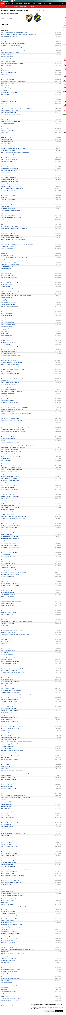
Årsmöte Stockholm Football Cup (7, 68)
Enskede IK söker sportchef (6, 723)
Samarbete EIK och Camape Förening (8, 960)
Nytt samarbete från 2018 (6, 824)
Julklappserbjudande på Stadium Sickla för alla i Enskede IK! (12, 726)
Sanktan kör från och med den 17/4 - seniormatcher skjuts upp (12, 532)
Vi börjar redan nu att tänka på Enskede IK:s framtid (10, 121)
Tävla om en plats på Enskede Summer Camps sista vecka (12, 346)
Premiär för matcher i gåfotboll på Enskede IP (10, 755)
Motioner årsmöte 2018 (5, 820)
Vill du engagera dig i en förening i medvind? (9, 971)
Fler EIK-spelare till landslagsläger (8, 786)
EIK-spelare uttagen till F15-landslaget (8, 862)
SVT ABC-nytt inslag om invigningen (8, 996)
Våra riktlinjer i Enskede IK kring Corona (8, 494)
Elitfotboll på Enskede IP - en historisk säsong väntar (11, 45)
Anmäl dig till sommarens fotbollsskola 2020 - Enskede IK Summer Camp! (15, 634)
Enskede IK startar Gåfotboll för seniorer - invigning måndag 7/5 (13, 795)
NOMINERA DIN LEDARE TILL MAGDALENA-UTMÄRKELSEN (12, 409)
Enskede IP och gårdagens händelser (8, 222)
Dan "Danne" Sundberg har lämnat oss (8, 590)
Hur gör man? (3, 793)
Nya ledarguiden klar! (5, 828)
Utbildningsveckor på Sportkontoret (8, 304)
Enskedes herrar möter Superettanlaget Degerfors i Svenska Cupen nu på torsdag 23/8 (17, 773)
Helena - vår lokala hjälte (6, 599)
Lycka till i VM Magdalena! (6, 639)
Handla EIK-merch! (4, 119)
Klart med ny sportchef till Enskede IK (8, 679)
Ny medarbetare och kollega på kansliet (8, 360)
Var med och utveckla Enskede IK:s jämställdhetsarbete (11, 362)
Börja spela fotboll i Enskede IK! (7, 826)
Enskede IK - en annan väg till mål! (7, 873)
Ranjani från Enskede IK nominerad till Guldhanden (10, 570)
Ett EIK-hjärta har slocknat (6, 54)
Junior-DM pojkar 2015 (5, 987)
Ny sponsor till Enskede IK (6, 38)
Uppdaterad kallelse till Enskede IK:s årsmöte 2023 (10, 266)
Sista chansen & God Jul (5, 117)
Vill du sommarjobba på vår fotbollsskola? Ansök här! (11, 690)
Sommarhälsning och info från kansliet (8, 425)
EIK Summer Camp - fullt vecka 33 (7, 523)
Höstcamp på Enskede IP (6, 416)
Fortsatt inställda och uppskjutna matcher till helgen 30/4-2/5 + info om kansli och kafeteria (18, 445)
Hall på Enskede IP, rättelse (6, 96)
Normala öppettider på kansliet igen (8, 393)
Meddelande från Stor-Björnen (7, 161)
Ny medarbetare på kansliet (6, 766)
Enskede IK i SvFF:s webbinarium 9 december (9, 485)
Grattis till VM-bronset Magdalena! (7, 623)
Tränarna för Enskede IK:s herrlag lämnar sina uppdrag (11, 924)
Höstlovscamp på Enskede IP (6, 315)
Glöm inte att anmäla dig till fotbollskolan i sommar (11, 784)
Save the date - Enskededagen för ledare (8, 199)
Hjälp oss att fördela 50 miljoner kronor (8, 965)
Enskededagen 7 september (6, 87)
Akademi (34, 3)
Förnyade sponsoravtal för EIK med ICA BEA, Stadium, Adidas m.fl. (13, 378)
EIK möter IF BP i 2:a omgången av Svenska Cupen (10, 619)
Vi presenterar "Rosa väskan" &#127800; (8, 411)
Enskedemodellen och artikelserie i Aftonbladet (10, 574)
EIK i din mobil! (4, 628)
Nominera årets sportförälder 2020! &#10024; (9, 478)
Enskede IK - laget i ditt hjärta (6, 842)
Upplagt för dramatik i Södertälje (7, 596)
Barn (44, 3)
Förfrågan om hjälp (5, 380)
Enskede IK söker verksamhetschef (7, 371)
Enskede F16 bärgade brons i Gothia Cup (8, 779)
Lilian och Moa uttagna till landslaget (8, 141)
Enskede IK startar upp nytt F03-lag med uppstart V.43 (11, 855)
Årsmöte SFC (3, 126)
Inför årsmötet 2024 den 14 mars (7, 192)
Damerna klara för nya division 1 (7, 311)
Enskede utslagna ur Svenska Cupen (8, 215)
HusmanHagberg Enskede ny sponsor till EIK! (9, 646)
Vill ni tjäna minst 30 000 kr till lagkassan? (9, 706)
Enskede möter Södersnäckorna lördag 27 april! (10, 661)
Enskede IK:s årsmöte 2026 (6, 48)
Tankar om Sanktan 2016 (5, 984)
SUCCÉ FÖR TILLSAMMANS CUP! (7, 929)
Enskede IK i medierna (5, 897)
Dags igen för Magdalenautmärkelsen (8, 56)
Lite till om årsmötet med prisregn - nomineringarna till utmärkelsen (14, 375)
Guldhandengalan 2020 (5, 554)
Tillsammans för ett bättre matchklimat (8, 157)
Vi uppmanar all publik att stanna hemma (8, 529)
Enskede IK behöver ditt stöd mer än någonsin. (10, 527)
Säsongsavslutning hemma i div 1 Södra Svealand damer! (11, 601)
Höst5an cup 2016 (4, 902)
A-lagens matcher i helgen (6, 648)
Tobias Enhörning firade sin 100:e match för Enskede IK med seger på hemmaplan (16, 134)
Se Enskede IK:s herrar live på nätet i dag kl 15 (9, 509)
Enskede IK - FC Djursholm (6, 617)
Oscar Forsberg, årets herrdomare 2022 (8, 251)
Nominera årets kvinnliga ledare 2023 (8, 195)
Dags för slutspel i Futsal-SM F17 (7, 683)
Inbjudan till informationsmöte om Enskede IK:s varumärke (12, 63)
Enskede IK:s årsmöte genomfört (7, 688)
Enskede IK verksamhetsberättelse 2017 (8, 817)
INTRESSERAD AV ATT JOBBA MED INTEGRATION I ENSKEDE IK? (12, 895)
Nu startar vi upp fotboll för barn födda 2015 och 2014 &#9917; (12, 547)
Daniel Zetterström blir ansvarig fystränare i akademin (11, 184)
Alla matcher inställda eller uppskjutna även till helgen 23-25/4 (13, 447)
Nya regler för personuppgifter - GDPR (8, 788)
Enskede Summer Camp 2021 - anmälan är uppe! (10, 454)
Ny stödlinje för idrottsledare (6, 844)
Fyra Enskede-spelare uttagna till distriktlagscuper (10, 743)
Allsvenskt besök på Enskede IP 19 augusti (9, 991)
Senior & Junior (27, 3)
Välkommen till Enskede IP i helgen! (8, 944)
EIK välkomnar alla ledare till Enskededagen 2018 (10, 744)
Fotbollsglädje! (4, 610)
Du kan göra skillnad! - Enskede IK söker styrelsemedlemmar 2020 (13, 572)
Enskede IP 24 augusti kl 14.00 (7, 614)
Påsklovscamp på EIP (5, 951)
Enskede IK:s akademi (5, 85)
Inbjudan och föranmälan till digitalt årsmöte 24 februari (11, 469)
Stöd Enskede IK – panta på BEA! (7, 703)
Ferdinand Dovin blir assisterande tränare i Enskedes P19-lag (12, 237)
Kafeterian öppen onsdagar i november (8, 208)
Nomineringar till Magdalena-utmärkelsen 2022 (10, 299)
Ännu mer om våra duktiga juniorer (7, 704)
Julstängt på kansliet (5, 835)
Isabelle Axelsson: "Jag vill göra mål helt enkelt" (10, 291)
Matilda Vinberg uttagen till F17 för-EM (8, 612)
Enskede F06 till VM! (5, 641)
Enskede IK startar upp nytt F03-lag (8, 860)
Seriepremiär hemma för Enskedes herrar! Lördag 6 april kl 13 (12, 672)
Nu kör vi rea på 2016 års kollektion (7, 900)
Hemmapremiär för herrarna (6, 166)
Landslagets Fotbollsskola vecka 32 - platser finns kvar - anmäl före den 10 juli (16, 869)
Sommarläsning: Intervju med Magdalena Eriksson (10, 349)
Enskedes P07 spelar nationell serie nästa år (9, 306)
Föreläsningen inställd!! (5, 550)
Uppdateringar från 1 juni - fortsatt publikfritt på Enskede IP (12, 434)
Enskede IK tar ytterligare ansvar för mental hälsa (10, 97)
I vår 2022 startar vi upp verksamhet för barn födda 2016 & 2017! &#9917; (14, 407)
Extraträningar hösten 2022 (6, 335)
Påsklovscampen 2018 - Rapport (7, 790)
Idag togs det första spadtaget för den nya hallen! (10, 41)
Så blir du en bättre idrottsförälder (7, 839)
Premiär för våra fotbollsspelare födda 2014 (9, 657)
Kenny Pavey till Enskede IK (6, 666)
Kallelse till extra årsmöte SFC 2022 (8, 367)
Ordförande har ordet (5, 74)
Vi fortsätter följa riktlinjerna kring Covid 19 (9, 487)
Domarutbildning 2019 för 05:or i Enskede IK (9, 710)
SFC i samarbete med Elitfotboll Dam (8, 561)
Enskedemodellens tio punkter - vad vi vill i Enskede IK (11, 418)
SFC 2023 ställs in (4, 253)
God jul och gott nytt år (5, 286)
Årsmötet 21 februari (5, 815)
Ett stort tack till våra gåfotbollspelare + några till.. (11, 525)
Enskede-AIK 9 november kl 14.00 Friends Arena (14, 10)
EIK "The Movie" (4, 645)
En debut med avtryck (5, 757)
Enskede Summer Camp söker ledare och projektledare (11, 465)
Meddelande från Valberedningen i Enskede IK (9, 288)
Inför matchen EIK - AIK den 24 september (9, 77)
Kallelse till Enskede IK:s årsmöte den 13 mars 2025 (11, 114)
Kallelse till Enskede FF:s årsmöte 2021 (8, 462)
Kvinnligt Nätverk (4, 99)
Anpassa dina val (34, 1011)
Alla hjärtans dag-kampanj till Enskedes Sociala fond (11, 183)
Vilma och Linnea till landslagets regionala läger (10, 759)
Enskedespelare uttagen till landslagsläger (9, 819)
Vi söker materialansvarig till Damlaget (8, 543)
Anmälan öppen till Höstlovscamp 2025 (8, 83)
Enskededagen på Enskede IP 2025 (7, 79)
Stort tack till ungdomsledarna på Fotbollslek (9, 221)
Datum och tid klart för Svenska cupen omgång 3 (10, 224)
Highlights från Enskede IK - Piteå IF (8, 940)
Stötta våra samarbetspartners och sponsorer (10, 538)
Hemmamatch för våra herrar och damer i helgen (10, 366)
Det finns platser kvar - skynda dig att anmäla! (9, 159)
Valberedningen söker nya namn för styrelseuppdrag (11, 201)
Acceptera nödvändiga (49, 1011)
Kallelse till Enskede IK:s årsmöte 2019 (8, 708)
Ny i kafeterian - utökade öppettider (8, 603)
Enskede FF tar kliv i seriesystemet (7, 193)
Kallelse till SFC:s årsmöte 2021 (7, 415)
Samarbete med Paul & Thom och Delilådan (9, 309)
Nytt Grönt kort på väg (5, 458)
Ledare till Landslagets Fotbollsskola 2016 (9, 947)
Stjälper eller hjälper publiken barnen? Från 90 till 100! (11, 451)
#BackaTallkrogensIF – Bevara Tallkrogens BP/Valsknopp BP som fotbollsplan (16, 413)
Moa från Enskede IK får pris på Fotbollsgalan (9, 579)
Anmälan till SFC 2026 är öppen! (7, 70)
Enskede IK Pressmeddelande (6, 65)
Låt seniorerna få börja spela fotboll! (8, 438)
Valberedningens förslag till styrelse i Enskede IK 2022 (11, 391)
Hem (3, 3)
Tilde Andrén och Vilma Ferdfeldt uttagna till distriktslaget (12, 750)
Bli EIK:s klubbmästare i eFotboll (7, 284)
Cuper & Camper (19, 3)
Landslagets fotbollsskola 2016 (7, 935)
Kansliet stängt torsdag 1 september (8, 329)
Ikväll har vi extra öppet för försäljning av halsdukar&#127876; (12, 569)
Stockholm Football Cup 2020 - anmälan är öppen (10, 578)
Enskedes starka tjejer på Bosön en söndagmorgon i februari (12, 953)
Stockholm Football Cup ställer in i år (8, 514)
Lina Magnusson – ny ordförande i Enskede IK (9, 259)
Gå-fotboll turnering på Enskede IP (7, 328)
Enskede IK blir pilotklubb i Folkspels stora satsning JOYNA (12, 188)
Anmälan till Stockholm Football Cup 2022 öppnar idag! (11, 420)
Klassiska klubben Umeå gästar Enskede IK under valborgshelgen (13, 43)
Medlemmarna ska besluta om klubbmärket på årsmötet (11, 59)
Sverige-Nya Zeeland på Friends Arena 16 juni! (9, 248)
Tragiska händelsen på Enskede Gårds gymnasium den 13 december (13, 833)
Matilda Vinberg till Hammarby (7, 474)
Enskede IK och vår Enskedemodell (7, 498)
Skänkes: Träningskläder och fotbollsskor (9, 277)
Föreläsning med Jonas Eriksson (7, 956)
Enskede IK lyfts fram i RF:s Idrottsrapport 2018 (10, 728)
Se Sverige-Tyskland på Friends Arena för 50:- (9, 721)
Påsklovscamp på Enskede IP (6, 268)
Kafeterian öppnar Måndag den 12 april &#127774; (10, 453)
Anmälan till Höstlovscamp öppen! (7, 135)
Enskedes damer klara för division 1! (8, 911)
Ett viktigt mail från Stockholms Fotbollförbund (10, 480)
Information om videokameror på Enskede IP (9, 179)
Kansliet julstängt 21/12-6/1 (6, 719)
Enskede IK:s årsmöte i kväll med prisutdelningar (10, 382)
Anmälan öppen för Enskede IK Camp (8, 942)
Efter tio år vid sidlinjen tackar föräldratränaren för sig (11, 47)
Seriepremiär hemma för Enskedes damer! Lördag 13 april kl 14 (12, 668)
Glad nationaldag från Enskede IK (7, 246)
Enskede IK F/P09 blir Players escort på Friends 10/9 (11, 762)
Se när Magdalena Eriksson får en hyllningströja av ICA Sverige (13, 239)
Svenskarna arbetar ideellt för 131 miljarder (9, 701)
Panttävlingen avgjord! (5, 730)
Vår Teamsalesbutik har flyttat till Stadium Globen (10, 492)
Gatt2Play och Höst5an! (5, 849)
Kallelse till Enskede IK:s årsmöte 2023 (8, 275)
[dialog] (47, 1008)
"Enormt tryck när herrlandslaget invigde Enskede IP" (11, 998)
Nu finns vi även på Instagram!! (7, 802)
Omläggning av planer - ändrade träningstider (9, 317)
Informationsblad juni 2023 (6, 241)
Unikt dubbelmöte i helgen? (6, 608)
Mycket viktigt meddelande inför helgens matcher (10, 442)
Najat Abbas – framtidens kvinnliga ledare (9, 154)
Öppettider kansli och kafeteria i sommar (8, 868)
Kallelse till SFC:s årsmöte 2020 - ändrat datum (10, 489)
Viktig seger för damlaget (6, 320)
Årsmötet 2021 (4, 463)
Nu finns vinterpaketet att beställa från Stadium (10, 978)
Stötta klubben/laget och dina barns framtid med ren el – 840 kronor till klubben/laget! (17, 949)
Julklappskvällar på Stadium (6, 973)
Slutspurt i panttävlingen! (6, 748)
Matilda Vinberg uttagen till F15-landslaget (9, 777)
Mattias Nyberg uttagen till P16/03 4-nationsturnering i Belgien (13, 674)
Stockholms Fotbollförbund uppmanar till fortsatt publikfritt (12, 511)
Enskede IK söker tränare (6, 76)
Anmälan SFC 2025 (4, 132)
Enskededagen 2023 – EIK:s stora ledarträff (9, 282)
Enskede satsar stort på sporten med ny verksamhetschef (12, 337)
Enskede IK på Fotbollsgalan (6, 889)
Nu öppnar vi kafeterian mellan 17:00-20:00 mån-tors (11, 386)
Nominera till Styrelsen (5, 980)
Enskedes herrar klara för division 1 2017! (8, 904)
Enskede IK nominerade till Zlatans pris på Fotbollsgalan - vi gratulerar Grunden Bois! (17, 741)
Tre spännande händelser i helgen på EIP (8, 592)
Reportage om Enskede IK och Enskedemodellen (10, 848)
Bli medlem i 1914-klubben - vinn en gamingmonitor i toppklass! (13, 521)
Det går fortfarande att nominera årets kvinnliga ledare (11, 186)
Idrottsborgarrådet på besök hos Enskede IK (9, 685)
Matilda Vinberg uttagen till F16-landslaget (9, 632)
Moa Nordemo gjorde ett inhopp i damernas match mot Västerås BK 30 (14, 228)
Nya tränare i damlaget (5, 125)
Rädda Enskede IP (4, 333)
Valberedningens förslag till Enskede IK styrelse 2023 (11, 264)
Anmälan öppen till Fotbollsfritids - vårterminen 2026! (11, 52)
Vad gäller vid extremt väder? (6, 139)
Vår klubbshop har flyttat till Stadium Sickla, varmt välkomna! (12, 811)
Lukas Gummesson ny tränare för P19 (8, 271)
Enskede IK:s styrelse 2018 (6, 768)
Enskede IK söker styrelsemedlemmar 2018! (9, 840)
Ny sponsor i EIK (4, 909)
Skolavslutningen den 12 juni (6, 155)
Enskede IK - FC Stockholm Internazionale (9, 598)
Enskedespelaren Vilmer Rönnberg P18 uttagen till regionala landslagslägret (15, 797)
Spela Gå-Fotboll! (4, 813)
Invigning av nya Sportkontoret (7, 326)
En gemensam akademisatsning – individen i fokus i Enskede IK (13, 50)
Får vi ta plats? (4, 782)
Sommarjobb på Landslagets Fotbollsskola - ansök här (11, 882)
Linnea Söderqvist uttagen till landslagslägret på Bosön (11, 737)
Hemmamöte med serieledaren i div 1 (8, 654)
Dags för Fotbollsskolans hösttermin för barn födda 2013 (12, 770)
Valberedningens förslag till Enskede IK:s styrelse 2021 (11, 467)
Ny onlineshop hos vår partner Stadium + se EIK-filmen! (11, 503)
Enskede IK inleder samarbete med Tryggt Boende (10, 915)
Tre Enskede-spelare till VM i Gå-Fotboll (8, 342)
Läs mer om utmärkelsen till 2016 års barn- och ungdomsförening (13, 906)
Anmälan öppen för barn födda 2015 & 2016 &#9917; (10, 456)
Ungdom (39, 3)
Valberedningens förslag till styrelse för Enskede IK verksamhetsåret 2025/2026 (16, 108)
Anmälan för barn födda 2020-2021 (7, 130)
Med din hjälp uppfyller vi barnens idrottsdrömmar (10, 210)
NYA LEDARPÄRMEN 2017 (5, 857)
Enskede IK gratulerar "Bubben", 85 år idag (9, 436)
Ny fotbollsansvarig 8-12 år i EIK (7, 534)
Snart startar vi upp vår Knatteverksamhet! (9, 670)
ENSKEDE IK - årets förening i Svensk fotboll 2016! (10, 893)
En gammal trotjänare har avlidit (7, 891)
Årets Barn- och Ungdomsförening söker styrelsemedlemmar (12, 898)
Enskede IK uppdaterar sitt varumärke (8, 61)
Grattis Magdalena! (4, 482)
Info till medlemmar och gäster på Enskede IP (9, 512)
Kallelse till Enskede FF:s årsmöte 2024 (8, 177)
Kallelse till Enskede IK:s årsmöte (7, 175)
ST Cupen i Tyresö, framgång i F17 (7, 712)
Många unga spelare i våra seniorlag (8, 567)
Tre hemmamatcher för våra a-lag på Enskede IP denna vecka (12, 630)
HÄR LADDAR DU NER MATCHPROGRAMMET (9, 13)
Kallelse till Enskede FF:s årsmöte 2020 (8, 556)
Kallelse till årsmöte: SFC (6, 308)
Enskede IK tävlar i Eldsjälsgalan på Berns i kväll (10, 677)
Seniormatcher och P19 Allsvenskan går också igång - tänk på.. (13, 518)
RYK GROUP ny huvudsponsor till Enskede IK (9, 395)
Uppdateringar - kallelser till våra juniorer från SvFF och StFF (12, 429)
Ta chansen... (3, 781)
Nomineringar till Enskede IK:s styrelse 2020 (9, 545)
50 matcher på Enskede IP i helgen (7, 605)
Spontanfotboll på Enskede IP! (7, 878)
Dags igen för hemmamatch (6, 659)
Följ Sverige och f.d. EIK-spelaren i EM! (8, 866)
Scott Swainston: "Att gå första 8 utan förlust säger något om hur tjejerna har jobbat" (17, 244)
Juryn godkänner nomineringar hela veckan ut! (9, 181)
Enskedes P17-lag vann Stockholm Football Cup (10, 338)
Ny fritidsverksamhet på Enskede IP (8, 270)
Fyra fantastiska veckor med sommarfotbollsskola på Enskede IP (13, 148)
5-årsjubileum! (4, 520)
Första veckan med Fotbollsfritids (7, 255)
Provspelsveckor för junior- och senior (8, 302)
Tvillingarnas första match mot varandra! (9, 918)
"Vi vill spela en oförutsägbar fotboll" (8, 123)
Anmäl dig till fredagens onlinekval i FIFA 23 (9, 233)
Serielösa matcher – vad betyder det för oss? (9, 226)
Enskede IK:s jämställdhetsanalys (7, 322)
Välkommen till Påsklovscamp (6, 808)
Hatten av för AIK (4, 581)
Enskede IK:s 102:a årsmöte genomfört (8, 955)
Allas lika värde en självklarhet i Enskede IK (9, 931)
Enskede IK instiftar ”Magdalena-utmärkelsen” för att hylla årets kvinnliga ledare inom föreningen (19, 427)
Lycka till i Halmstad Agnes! (6, 637)
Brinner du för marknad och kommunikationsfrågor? (11, 279)
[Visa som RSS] (43, 10)
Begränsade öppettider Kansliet (7, 967)
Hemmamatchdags (4, 652)
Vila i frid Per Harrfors (5, 206)
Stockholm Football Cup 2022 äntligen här (9, 340)
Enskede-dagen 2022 (5, 331)
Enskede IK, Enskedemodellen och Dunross (9, 853)
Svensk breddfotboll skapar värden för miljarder (10, 764)
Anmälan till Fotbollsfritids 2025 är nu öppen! (9, 110)
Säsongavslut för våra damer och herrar (8, 67)
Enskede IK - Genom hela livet (6, 313)
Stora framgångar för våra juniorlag (8, 594)
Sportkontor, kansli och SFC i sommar (8, 150)
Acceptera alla (59, 1011)
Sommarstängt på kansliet (6, 344)
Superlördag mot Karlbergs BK (7, 358)
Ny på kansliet (4, 1003)
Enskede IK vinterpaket (5, 851)
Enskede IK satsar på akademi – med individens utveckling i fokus (13, 230)
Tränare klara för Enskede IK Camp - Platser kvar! (10, 933)
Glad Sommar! (4, 90)
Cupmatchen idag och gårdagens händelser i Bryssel (11, 217)
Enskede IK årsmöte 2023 (6, 260)
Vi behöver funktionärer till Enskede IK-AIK (9, 616)
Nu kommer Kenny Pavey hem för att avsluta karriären (11, 585)
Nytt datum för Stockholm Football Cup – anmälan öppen (12, 212)
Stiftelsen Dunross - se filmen (7, 137)
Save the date (3, 250)
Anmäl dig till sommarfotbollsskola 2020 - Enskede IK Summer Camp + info (15, 540)
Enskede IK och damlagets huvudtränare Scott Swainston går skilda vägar (15, 152)
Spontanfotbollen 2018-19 (6, 735)
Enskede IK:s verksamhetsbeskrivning (8, 650)
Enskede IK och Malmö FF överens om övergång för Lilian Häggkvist (14, 32)
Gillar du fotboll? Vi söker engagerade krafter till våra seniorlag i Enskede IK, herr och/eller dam (19, 424)
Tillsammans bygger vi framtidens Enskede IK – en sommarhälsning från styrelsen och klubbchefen (19, 34)
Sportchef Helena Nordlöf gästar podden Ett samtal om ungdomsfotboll (15, 280)
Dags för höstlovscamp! (5, 753)
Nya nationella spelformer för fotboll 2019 (9, 717)
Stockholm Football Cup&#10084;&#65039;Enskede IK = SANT (12, 369)
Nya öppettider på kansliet (6, 993)
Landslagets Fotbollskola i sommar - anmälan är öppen (11, 791)
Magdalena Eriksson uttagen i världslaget (9, 396)
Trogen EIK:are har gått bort (6, 926)
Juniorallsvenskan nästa (5, 588)
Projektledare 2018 (4, 799)
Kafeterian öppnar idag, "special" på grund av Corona (11, 536)
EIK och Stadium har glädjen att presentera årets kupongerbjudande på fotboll (16, 163)
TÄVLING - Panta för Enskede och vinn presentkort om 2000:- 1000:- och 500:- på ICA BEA (18, 752)
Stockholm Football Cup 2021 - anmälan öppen (10, 496)
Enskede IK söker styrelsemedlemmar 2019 (9, 724)
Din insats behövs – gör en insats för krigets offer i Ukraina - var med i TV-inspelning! (17, 376)
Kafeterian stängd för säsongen (7, 128)
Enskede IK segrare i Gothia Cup (7, 88)
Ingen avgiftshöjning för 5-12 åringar (8, 190)
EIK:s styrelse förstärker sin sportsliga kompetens (10, 405)
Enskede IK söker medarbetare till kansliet (9, 871)
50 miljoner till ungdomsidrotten (7, 1005)
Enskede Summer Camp (5, 94)
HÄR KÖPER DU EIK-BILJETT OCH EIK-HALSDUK (10, 15)
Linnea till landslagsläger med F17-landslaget (9, 699)
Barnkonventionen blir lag (6, 565)
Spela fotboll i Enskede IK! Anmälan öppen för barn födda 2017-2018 (14, 257)
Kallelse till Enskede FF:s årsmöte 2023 (8, 262)
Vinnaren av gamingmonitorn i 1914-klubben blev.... (10, 507)
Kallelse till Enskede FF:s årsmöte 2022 (8, 389)
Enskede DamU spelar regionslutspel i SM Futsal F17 (11, 697)
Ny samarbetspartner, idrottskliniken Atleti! (9, 92)
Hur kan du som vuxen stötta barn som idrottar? (10, 877)
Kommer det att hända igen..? (6, 775)
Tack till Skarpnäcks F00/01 (6, 922)
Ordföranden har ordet (5, 357)
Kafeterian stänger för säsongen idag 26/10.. (9, 213)
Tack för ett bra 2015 (5, 964)
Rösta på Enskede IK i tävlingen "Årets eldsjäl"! (10, 715)
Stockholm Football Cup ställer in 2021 (8, 433)
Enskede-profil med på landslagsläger (8, 324)
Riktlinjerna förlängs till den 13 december (9, 483)
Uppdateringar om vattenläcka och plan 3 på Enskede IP (11, 105)
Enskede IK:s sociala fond (6, 886)
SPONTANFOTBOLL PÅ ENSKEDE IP (7, 936)
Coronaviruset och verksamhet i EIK (8, 541)
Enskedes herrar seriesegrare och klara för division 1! (11, 985)
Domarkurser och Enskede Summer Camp (9, 471)
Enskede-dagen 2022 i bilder (6, 318)
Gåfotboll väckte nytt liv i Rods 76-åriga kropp (9, 402)
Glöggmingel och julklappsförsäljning (8, 204)
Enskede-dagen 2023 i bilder (6, 273)
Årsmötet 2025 (4, 103)
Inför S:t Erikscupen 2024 (6, 172)
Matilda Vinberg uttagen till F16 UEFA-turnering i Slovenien (12, 675)
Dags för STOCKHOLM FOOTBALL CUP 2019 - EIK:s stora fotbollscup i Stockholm (16, 621)
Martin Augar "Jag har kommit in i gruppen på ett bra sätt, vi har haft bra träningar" (16, 295)
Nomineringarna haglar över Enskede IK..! (9, 739)
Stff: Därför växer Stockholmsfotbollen (8, 242)
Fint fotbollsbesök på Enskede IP (7, 920)
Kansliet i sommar (4, 625)
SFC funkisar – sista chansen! (6, 656)
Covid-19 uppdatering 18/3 (6, 460)
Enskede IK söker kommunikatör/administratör (10, 373)
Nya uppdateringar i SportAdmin (7, 297)
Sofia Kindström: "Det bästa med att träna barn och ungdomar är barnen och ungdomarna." (18, 289)
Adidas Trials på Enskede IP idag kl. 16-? (8, 665)
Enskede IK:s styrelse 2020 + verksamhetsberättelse (11, 552)
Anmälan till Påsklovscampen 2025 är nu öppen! (10, 106)
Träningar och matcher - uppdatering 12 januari (10, 476)
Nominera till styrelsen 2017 (6, 907)
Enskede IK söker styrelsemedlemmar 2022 (9, 404)
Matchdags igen (4, 643)
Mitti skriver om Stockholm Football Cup (8, 663)
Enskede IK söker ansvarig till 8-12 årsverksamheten (11, 558)
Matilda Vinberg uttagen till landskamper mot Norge (11, 761)
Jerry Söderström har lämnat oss (7, 576)
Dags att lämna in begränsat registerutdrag (9, 449)
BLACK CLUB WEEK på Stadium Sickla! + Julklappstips (11, 732)
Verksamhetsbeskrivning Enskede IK (8, 714)
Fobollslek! (3, 440)
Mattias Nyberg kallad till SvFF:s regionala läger (10, 695)
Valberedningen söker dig (6, 58)
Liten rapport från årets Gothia (7, 864)
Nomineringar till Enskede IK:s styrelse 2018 (9, 822)
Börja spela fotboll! (5, 945)
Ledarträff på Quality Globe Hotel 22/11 (8, 974)
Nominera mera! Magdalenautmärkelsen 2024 (9, 112)
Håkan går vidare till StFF (6, 733)
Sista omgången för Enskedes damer (8, 913)
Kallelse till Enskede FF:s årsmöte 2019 (8, 686)
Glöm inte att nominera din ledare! (7, 400)
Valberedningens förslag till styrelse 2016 (9, 958)
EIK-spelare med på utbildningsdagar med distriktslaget (11, 681)
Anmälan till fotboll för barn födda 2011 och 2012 (10, 880)
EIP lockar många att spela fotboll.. (8, 505)
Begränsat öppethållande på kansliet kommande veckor (11, 398)
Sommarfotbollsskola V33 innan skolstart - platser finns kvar (12, 627)
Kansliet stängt (4, 197)
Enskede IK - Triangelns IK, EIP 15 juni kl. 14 (9, 636)
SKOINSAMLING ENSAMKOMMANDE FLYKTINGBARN (10, 969)
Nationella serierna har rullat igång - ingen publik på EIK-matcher (13, 516)
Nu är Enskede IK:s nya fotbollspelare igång (9, 938)
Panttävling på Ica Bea (5, 300)
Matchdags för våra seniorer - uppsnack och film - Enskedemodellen (14, 431)
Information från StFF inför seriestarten (8, 101)
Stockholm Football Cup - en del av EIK (8, 293)
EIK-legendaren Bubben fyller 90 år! (8, 39)
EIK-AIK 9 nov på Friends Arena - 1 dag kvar (9, 587)
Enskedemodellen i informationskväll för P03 (9, 810)
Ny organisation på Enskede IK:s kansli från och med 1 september (13, 81)
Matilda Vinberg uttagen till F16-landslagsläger (10, 692)
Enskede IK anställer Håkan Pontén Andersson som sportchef (12, 976)
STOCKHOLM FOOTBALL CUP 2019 (7, 746)
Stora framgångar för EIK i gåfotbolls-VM (9, 36)
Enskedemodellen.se (5, 962)
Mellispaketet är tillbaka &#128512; (7, 500)
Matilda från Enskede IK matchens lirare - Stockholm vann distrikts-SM (14, 491)
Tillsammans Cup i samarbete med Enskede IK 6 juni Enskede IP (13, 875)
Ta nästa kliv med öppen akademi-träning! (9, 164)
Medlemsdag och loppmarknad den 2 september (10, 235)
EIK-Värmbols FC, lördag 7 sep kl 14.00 (8, 607)
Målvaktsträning (4, 989)
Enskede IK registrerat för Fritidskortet (8, 72)
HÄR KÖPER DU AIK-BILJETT (6, 18)
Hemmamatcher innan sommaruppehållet (9, 353)
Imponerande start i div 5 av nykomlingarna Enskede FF (11, 146)
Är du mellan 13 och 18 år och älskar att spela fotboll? (11, 916)
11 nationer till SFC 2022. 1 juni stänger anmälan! (10, 364)
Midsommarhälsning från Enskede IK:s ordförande (10, 927)
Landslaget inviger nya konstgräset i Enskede (9, 1000)
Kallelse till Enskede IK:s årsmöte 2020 (8, 563)
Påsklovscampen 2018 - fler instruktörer (8, 806)
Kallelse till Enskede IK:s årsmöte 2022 (8, 384)
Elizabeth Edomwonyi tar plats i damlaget (9, 351)
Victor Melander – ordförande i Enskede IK (9, 170)
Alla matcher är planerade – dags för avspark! (9, 168)
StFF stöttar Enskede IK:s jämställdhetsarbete (10, 347)
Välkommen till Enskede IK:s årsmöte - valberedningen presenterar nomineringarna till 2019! (18, 694)
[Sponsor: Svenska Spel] (13, 1)
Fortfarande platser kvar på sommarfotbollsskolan (10, 355)
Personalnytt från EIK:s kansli (6, 884)
